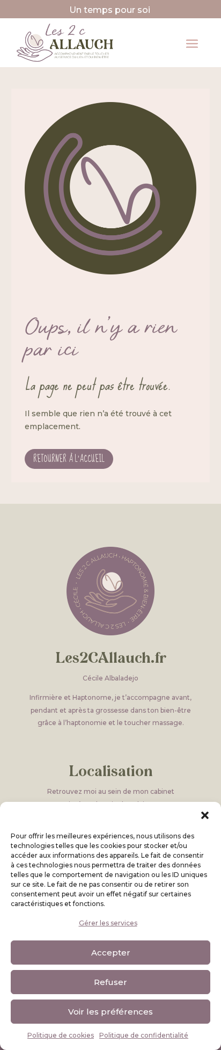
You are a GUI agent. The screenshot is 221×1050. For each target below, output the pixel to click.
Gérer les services (108, 923)
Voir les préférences (110, 1011)
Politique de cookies (60, 1035)
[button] (205, 815)
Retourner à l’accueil (69, 459)
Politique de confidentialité (143, 1035)
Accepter (110, 952)
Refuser (110, 982)
